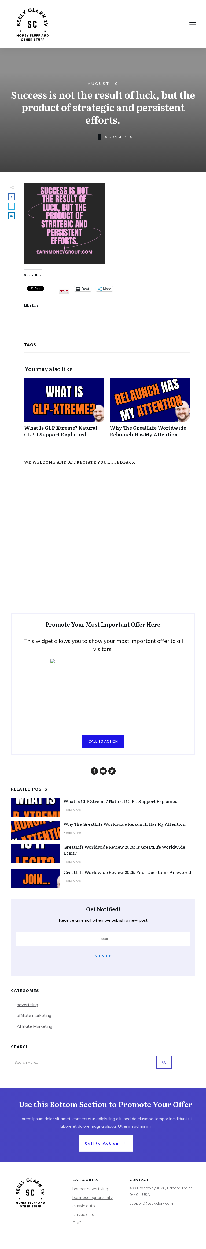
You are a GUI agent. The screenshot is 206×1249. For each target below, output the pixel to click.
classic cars (83, 1214)
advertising (27, 1004)
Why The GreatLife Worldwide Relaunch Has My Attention (150, 410)
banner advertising (90, 1188)
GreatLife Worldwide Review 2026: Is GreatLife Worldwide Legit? (124, 850)
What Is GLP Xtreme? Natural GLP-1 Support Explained (64, 410)
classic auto (83, 1205)
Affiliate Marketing (34, 1026)
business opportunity (92, 1197)
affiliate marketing (34, 1015)
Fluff (76, 1222)
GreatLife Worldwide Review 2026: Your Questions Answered (127, 872)
